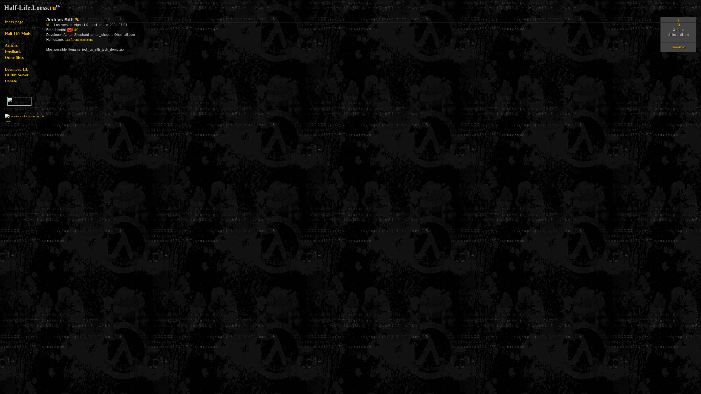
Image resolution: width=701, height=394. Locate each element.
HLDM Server (16, 75)
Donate (11, 81)
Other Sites (14, 57)
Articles (11, 45)
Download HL (16, 69)
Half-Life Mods (17, 33)
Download (678, 47)
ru (52, 7)
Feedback (13, 51)
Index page (14, 22)
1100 (75, 30)
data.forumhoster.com (79, 40)
